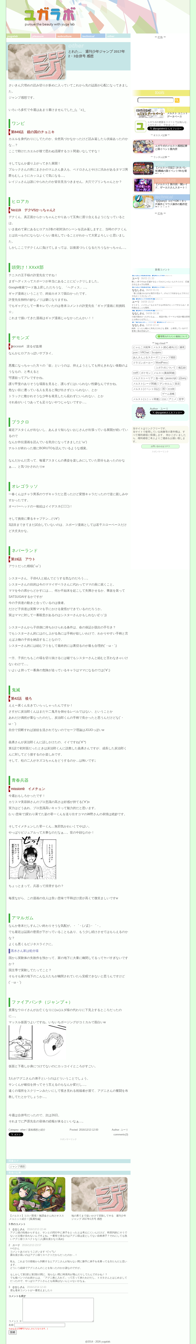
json (135, 352)
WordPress (162, 362)
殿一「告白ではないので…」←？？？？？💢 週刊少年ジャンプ (149, 322)
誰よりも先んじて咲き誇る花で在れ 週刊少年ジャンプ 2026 (148, 275)
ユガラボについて (166, 367)
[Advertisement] (68, 1149)
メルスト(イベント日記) (146, 389)
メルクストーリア (143, 378)
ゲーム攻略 (168, 393)
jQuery (182, 378)
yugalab (12, 36)
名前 (11, 1325)
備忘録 (182, 367)
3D (163, 388)
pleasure (38, 36)
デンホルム (166, 383)
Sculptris (156, 352)
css (164, 399)
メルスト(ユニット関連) (146, 399)
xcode (171, 388)
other (110, 36)
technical (88, 36)
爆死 (182, 347)
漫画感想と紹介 (36, 1129)
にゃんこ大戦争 (141, 347)
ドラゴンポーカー (143, 362)
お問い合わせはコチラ (160, 446)
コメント (15, 1321)
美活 (177, 383)
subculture (64, 36)
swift (135, 372)
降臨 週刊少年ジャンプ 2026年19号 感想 (143, 299)
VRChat (144, 352)
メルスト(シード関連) (145, 383)
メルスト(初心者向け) (165, 347)
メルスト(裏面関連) (164, 373)
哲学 (181, 399)
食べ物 (159, 378)
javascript (171, 378)
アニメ (172, 399)
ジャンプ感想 (17, 1166)
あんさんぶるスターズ (145, 357)
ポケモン (146, 373)
